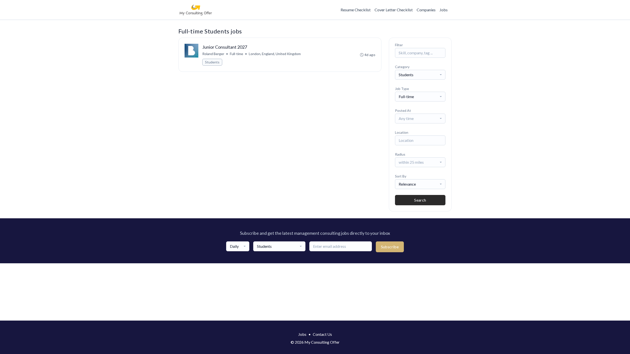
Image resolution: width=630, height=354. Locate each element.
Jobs (444, 9)
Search (420, 200)
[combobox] (420, 75)
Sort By (400, 176)
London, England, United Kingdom (275, 54)
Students (212, 62)
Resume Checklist (356, 9)
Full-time (236, 54)
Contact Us (322, 334)
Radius (400, 154)
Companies (426, 9)
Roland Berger (213, 54)
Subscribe (390, 246)
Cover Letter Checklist (394, 9)
